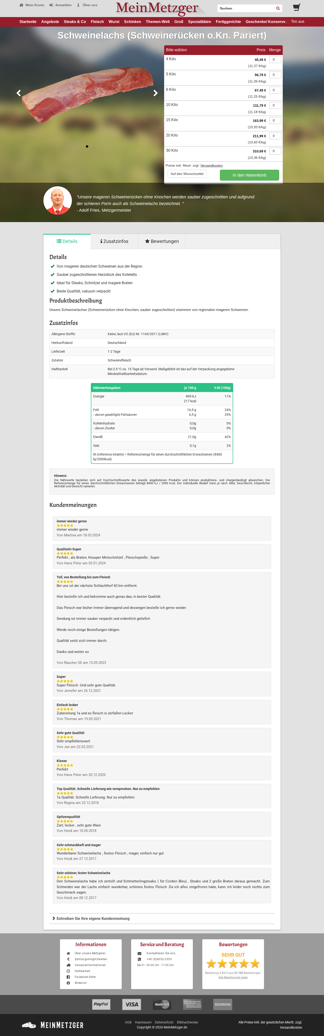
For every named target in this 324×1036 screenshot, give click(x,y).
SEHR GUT (233, 955)
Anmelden (63, 5)
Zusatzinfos (115, 241)
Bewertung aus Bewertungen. (233, 973)
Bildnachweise (187, 1022)
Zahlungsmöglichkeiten (91, 959)
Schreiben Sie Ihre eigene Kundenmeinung (93, 918)
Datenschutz (164, 1022)
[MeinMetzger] (162, 8)
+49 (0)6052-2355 (159, 959)
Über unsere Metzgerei (90, 953)
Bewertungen (164, 241)
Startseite (28, 22)
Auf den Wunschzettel (187, 174)
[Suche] (278, 8)
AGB (128, 1022)
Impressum (143, 1022)
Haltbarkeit (82, 971)
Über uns (89, 5)
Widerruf (81, 983)
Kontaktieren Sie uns (160, 953)
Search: (215, 7)
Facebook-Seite (85, 977)
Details (69, 241)
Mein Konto (34, 5)
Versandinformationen (90, 965)
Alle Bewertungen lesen (233, 977)
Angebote (50, 22)
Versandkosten (211, 165)
